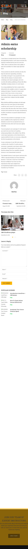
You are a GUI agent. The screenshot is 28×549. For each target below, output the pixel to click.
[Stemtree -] (6, 6)
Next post (23, 200)
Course (5, 172)
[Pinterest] (26, 175)
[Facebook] (19, 175)
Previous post (6, 200)
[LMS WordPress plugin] (12, 222)
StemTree (14, 192)
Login (25, 2)
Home (2, 19)
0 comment (12, 55)
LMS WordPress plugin (8, 232)
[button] (12, 237)
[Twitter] (22, 175)
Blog (7, 19)
